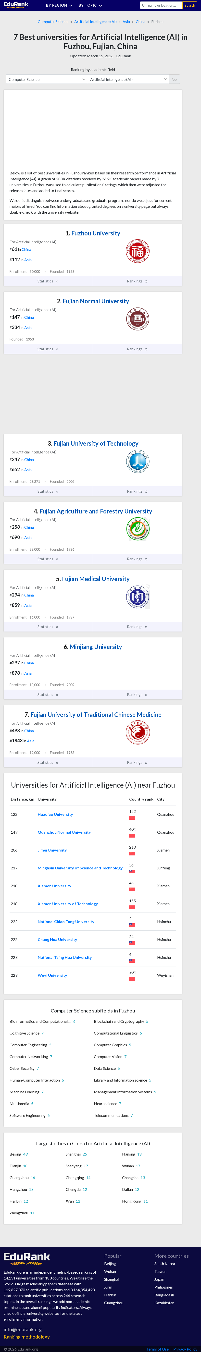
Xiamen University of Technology (68, 903)
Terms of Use (157, 1349)
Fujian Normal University (93, 301)
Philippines (163, 1287)
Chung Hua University (57, 939)
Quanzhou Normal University (64, 832)
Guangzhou (113, 1302)
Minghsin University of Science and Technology (80, 867)
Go (174, 79)
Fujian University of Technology (93, 443)
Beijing (110, 1263)
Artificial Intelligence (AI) (95, 21)
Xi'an (108, 1287)
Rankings (135, 281)
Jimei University (52, 850)
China (140, 21)
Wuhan (110, 1271)
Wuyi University (52, 975)
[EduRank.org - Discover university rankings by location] (16, 4)
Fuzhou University (92, 233)
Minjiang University (93, 646)
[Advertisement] (46, 131)
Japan (159, 1279)
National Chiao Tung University (66, 921)
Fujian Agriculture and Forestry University (93, 511)
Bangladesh (164, 1294)
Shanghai (111, 1279)
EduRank (123, 55)
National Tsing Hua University (65, 957)
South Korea (164, 1263)
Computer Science (53, 21)
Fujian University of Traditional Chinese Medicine (93, 714)
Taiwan (160, 1271)
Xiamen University (54, 885)
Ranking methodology (27, 1337)
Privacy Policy (185, 1349)
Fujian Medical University (93, 578)
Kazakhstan (164, 1302)
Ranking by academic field (93, 69)
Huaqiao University (55, 814)
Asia (126, 21)
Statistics (46, 281)
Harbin (110, 1294)
